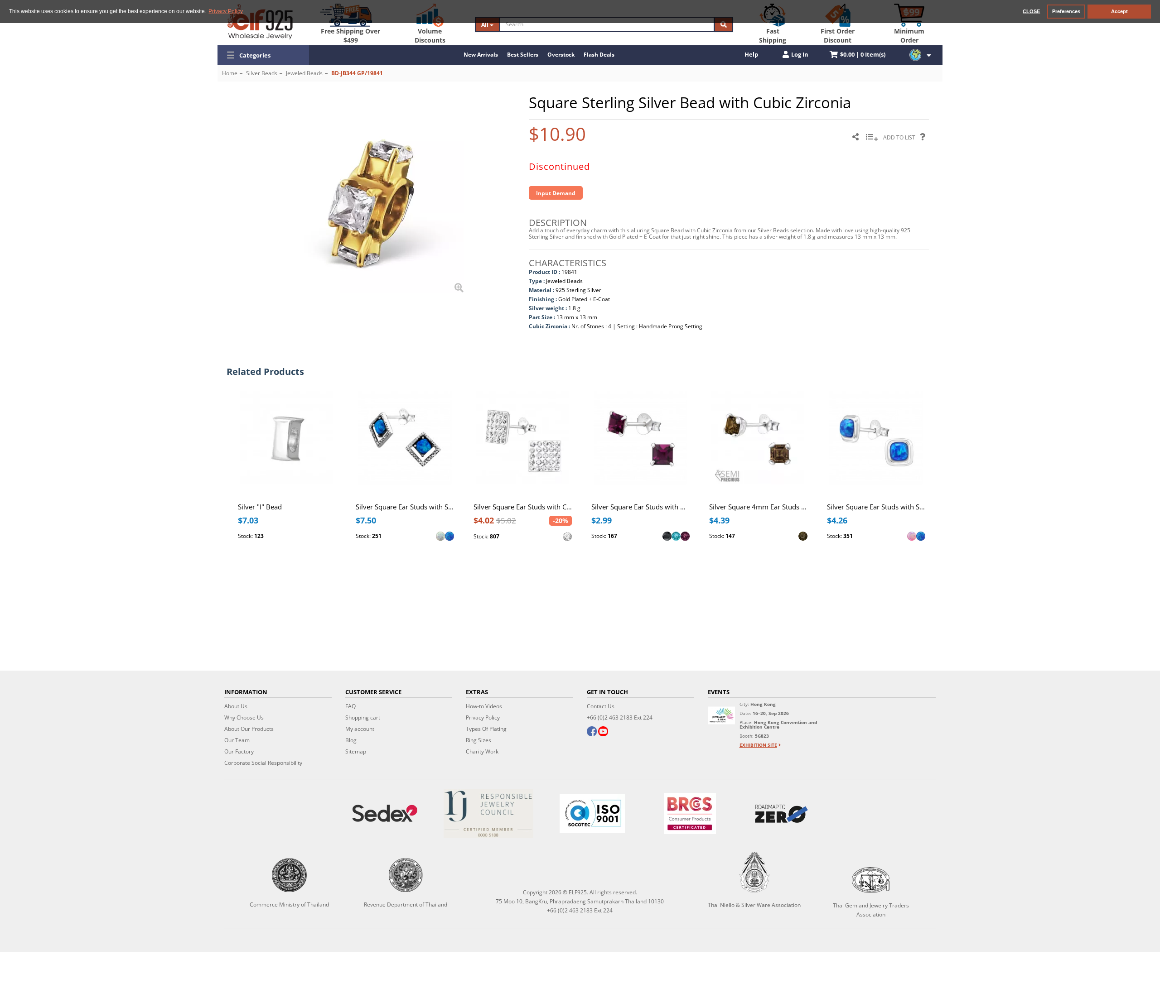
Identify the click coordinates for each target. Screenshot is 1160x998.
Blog (351, 740)
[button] (263, 55)
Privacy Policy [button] (225, 11)
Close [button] (1031, 11)
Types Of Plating (486, 729)
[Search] (723, 24)
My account (359, 729)
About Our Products (249, 729)
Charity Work (482, 751)
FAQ (350, 706)
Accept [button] (1119, 11)
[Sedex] (385, 813)
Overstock (561, 54)
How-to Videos (484, 706)
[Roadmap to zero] (781, 814)
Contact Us (600, 706)
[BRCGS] (689, 813)
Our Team (237, 740)
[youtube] (603, 732)
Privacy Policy (483, 717)
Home (229, 73)
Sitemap (355, 751)
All (485, 25)
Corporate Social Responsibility (263, 763)
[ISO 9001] (592, 813)
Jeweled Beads (304, 73)
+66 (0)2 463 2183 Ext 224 (619, 717)
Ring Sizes (478, 740)
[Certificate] (488, 813)
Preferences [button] (1066, 11)
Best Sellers (522, 54)
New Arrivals (481, 54)
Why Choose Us (244, 717)
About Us (235, 706)
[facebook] (592, 732)
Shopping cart (362, 717)
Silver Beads (261, 73)
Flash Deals (599, 54)
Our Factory (239, 751)
